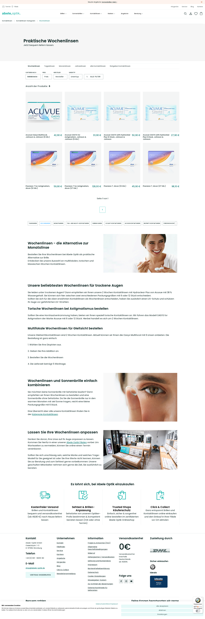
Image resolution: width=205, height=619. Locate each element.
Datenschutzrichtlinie (103, 604)
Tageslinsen (33, 223)
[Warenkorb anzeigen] (201, 13)
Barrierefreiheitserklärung (99, 568)
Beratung (137, 14)
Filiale (16, 7)
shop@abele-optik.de (35, 568)
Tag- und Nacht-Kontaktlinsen (78, 223)
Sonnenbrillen (77, 14)
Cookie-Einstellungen (97, 576)
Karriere (200, 7)
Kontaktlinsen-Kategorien (25, 21)
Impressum (92, 564)
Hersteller (57, 72)
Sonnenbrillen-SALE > (109, 2)
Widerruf (91, 553)
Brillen (62, 14)
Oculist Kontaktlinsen (113, 223)
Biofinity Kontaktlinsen (152, 223)
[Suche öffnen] (185, 13)
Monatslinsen (58, 223)
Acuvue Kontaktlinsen (132, 223)
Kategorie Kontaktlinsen (45, 414)
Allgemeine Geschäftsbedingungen (98, 548)
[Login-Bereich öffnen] (190, 13)
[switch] (198, 611)
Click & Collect (63, 570)
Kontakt (60, 543)
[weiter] (176, 223)
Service (184, 7)
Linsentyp (72, 72)
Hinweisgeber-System (97, 580)
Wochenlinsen (45, 223)
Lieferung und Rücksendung (99, 561)
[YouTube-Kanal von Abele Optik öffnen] (131, 581)
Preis (44, 72)
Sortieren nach (31, 72)
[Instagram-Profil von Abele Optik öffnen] (126, 581)
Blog (192, 7)
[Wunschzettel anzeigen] (196, 13)
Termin (8, 7)
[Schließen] (201, 2)
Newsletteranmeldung (66, 573)
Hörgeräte (174, 7)
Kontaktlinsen (95, 14)
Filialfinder (61, 547)
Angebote (124, 14)
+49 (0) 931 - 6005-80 (35, 558)
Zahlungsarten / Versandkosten (101, 557)
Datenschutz (93, 572)
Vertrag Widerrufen (40, 575)
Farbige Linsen (97, 223)
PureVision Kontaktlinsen (172, 223)
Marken (110, 14)
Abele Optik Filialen (77, 442)
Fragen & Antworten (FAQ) (99, 543)
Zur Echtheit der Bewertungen (100, 584)
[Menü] (201, 598)
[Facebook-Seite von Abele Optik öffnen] (121, 581)
